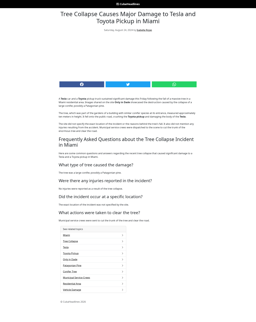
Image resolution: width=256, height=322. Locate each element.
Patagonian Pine (72, 265)
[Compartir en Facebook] (81, 84)
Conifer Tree (70, 271)
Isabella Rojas (144, 30)
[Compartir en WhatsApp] (174, 84)
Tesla (66, 247)
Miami (66, 235)
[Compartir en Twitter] (128, 84)
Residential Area (72, 283)
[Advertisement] (128, 56)
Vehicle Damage (72, 289)
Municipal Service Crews (76, 277)
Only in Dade (70, 259)
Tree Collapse (70, 241)
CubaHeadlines (129, 4)
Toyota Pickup (71, 253)
